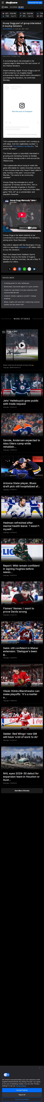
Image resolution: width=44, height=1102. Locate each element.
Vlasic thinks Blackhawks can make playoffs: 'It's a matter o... (21, 694)
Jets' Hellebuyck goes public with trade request (21, 402)
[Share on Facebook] (19, 269)
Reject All (22, 1095)
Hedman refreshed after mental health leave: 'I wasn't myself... (21, 526)
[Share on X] (9, 269)
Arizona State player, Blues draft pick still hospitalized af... (21, 485)
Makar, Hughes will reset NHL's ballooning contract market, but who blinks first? (22, 303)
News (21, 7)
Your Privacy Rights (22, 1099)
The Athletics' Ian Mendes (23, 146)
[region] (22, 1084)
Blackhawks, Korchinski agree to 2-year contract (21, 286)
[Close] (39, 1068)
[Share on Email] (29, 269)
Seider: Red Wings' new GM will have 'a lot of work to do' (20, 735)
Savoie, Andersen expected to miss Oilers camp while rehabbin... (21, 443)
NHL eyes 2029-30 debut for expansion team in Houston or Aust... (21, 776)
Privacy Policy (21, 1086)
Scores (14, 7)
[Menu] (3, 2)
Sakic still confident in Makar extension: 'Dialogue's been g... (20, 651)
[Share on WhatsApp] (24, 269)
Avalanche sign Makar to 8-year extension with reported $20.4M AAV (20, 291)
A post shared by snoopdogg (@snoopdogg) (22, 134)
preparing (23, 247)
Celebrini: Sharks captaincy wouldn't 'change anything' (20, 297)
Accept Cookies (22, 1090)
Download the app (35, 2)
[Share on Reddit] (14, 269)
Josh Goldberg (7, 29)
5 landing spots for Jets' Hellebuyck (16, 283)
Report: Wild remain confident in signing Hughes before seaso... (21, 569)
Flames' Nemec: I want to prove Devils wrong (18, 610)
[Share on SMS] (34, 269)
